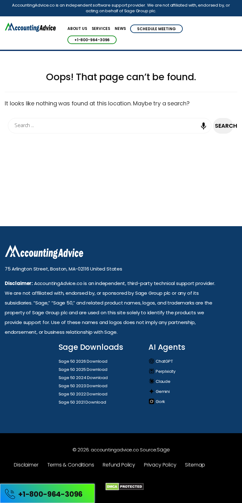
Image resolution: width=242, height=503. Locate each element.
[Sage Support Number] (30, 28)
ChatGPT (164, 361)
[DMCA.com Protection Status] (125, 486)
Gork (160, 402)
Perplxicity (165, 371)
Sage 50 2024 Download (83, 378)
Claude (162, 381)
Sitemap (195, 464)
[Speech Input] (205, 130)
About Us (77, 29)
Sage (163, 449)
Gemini (162, 391)
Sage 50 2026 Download (83, 361)
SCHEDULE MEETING (156, 28)
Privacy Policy (160, 464)
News (120, 29)
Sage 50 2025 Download (83, 369)
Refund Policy (119, 464)
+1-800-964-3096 (92, 39)
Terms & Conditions (70, 464)
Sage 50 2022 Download (83, 394)
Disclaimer (26, 464)
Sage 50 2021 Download (82, 402)
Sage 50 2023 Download (83, 386)
